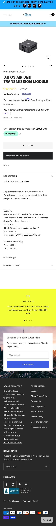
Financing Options (39, 427)
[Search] (10, 15)
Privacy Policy (37, 416)
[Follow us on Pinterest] (19, 484)
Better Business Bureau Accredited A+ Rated (12, 439)
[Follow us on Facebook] (6, 484)
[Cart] (51, 15)
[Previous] (4, 66)
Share (6, 165)
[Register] (46, 467)
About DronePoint (39, 396)
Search (34, 391)
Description (10, 176)
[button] (28, 24)
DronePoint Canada (14, 72)
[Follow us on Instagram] (13, 484)
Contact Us (36, 401)
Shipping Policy (38, 406)
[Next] (51, 66)
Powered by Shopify (30, 501)
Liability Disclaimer (39, 422)
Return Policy (11, 266)
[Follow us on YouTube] (26, 484)
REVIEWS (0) (9, 258)
